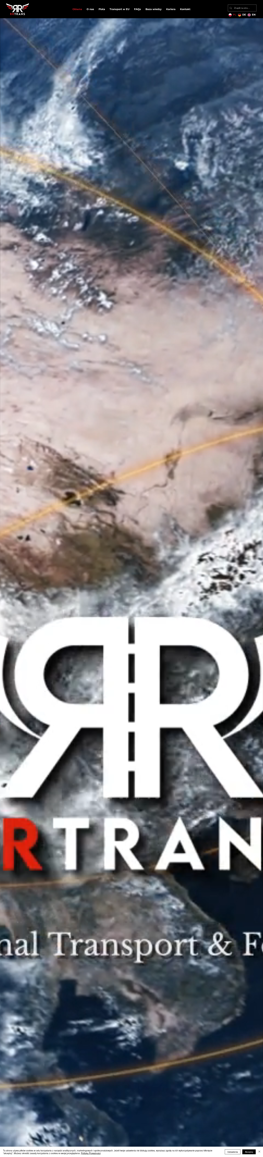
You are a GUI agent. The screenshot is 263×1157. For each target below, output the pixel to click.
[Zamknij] (259, 1152)
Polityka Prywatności (91, 1153)
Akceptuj (249, 1151)
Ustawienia (232, 1151)
